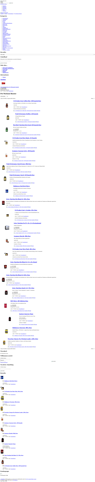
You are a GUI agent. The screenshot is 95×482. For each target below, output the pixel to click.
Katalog (5, 13)
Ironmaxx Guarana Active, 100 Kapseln (23, 151)
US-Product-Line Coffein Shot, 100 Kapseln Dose (27, 101)
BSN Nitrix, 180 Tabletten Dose (19, 301)
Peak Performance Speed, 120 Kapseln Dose (22, 175)
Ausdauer (4, 20)
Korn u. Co (5, 44)
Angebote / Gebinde (6, 49)
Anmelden (4, 10)
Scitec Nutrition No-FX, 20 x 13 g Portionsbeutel (27, 223)
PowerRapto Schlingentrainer (8, 47)
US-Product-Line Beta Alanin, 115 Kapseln (24, 138)
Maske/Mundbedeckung (7, 45)
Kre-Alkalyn (5, 31)
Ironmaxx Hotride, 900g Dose (22, 236)
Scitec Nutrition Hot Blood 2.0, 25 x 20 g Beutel (23, 262)
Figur (4, 26)
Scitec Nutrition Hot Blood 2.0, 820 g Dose (18, 275)
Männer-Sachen (5, 33)
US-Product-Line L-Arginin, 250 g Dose (26, 210)
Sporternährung (10, 13)
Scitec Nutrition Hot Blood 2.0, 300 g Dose (18, 199)
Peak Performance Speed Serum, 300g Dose (18, 164)
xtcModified (2, 479)
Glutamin (4, 27)
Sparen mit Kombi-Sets (7, 38)
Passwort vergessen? (4, 362)
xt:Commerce (15, 480)
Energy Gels (5, 24)
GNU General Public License (31, 479)
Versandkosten (10, 90)
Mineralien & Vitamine (7, 34)
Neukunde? (5, 8)
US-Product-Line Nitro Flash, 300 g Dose (24, 249)
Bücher (4, 48)
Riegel (4, 37)
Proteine (4, 36)
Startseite (4, 5)
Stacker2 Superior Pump (26, 314)
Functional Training (6, 43)
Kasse (4, 9)
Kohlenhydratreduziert (6, 29)
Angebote (3, 79)
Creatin (4, 22)
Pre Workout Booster (18, 13)
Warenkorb (4, 6)
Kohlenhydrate (5, 28)
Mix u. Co (4, 46)
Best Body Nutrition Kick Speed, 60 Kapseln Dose (27, 125)
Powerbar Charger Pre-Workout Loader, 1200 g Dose (23, 339)
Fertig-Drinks (5, 25)
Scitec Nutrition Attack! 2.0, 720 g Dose (23, 288)
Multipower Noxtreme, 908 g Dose (22, 327)
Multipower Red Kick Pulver (21, 186)
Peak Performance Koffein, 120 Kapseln (26, 114)
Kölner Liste (5, 30)
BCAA (4, 21)
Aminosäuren (5, 19)
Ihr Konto (4, 7)
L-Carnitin (4, 32)
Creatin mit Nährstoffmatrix (7, 23)
